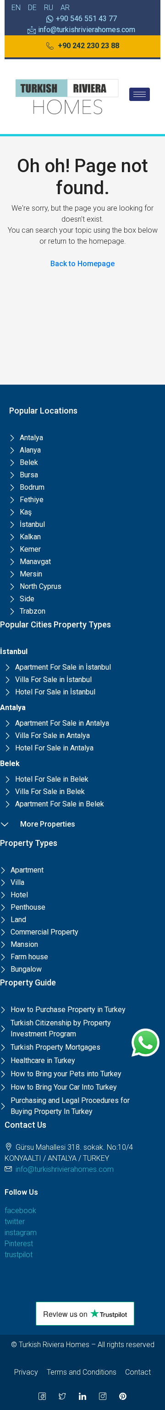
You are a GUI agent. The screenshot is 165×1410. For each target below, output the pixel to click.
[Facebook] (42, 1396)
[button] (83, 46)
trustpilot (19, 1254)
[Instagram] (103, 1396)
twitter (15, 1221)
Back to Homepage (82, 263)
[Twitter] (62, 1396)
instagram (21, 1232)
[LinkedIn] (82, 1396)
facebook (20, 1210)
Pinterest (19, 1243)
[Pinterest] (123, 1396)
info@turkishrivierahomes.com (65, 1169)
